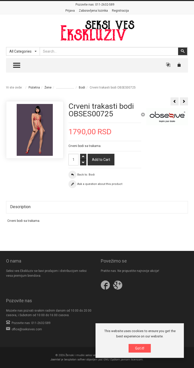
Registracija (120, 10)
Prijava (70, 10)
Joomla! (55, 359)
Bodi (82, 87)
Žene (48, 87)
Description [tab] (20, 206)
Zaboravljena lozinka (93, 10)
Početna (34, 87)
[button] (143, 115)
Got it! (139, 348)
